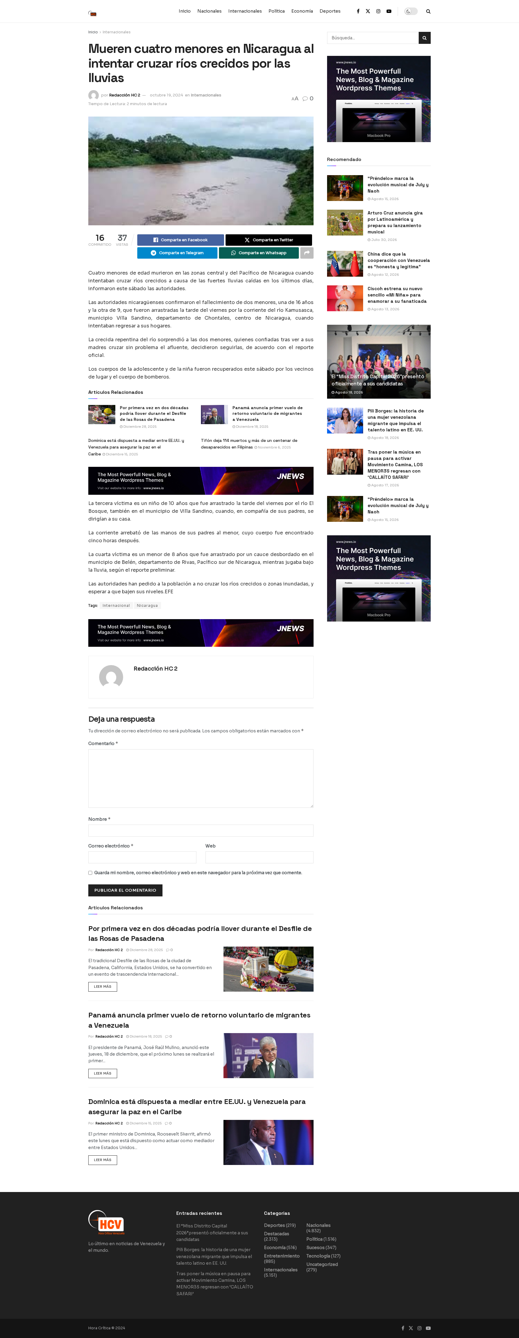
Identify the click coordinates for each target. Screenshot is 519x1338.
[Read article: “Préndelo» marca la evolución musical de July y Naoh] (345, 188)
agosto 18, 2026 (348, 392)
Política (277, 11)
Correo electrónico (111, 846)
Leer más (105, 985)
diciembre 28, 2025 (139, 426)
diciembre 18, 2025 (251, 426)
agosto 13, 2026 (384, 309)
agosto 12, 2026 (384, 274)
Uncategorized (322, 1264)
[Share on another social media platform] (307, 253)
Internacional (116, 605)
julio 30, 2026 (383, 240)
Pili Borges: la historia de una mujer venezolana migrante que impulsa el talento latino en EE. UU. (214, 1256)
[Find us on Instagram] (378, 11)
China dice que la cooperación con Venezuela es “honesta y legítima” (399, 260)
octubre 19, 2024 (166, 95)
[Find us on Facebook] (358, 11)
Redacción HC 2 (124, 95)
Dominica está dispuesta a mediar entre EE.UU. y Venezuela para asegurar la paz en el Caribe (136, 447)
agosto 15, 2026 (384, 199)
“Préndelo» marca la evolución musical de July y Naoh (398, 184)
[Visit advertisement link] (201, 481)
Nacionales (209, 11)
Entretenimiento (282, 1256)
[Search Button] (428, 11)
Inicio (185, 11)
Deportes (330, 11)
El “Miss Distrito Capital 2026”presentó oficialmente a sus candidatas (378, 380)
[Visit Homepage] (95, 11)
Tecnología (318, 1256)
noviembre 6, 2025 (274, 447)
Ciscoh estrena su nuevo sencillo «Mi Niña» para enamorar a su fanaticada (397, 295)
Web (210, 846)
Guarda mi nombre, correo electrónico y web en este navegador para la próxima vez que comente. (198, 872)
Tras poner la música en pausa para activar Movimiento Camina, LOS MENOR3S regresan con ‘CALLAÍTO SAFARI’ (395, 464)
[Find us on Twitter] (368, 11)
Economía (302, 11)
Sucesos (315, 1247)
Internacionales (245, 11)
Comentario (103, 743)
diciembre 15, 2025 (121, 454)
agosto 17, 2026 (384, 485)
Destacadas (276, 1233)
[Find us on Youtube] (389, 11)
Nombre (99, 819)
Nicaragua (147, 605)
